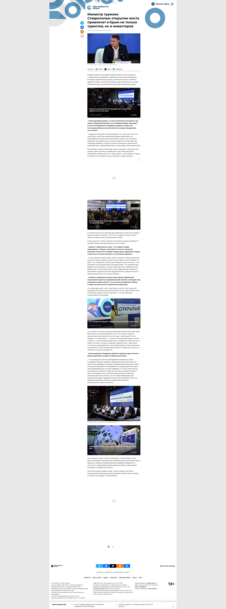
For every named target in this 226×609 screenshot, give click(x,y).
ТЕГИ (140, 578)
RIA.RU (134, 578)
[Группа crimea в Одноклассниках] (120, 566)
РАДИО (105, 578)
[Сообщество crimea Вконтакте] (106, 566)
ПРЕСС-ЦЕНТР (97, 578)
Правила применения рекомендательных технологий (68, 598)
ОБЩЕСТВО (108, 572)
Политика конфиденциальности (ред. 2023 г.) (65, 596)
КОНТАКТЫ (113, 578)
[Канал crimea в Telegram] (99, 566)
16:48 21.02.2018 (91, 30)
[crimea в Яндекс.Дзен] (113, 566)
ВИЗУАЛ (126, 572)
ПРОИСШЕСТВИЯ (118, 572)
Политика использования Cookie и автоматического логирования (67, 593)
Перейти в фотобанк (112, 64)
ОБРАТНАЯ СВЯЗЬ (125, 578)
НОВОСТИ (87, 578)
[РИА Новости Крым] (97, 7)
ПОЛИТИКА (100, 572)
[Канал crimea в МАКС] (126, 566)
